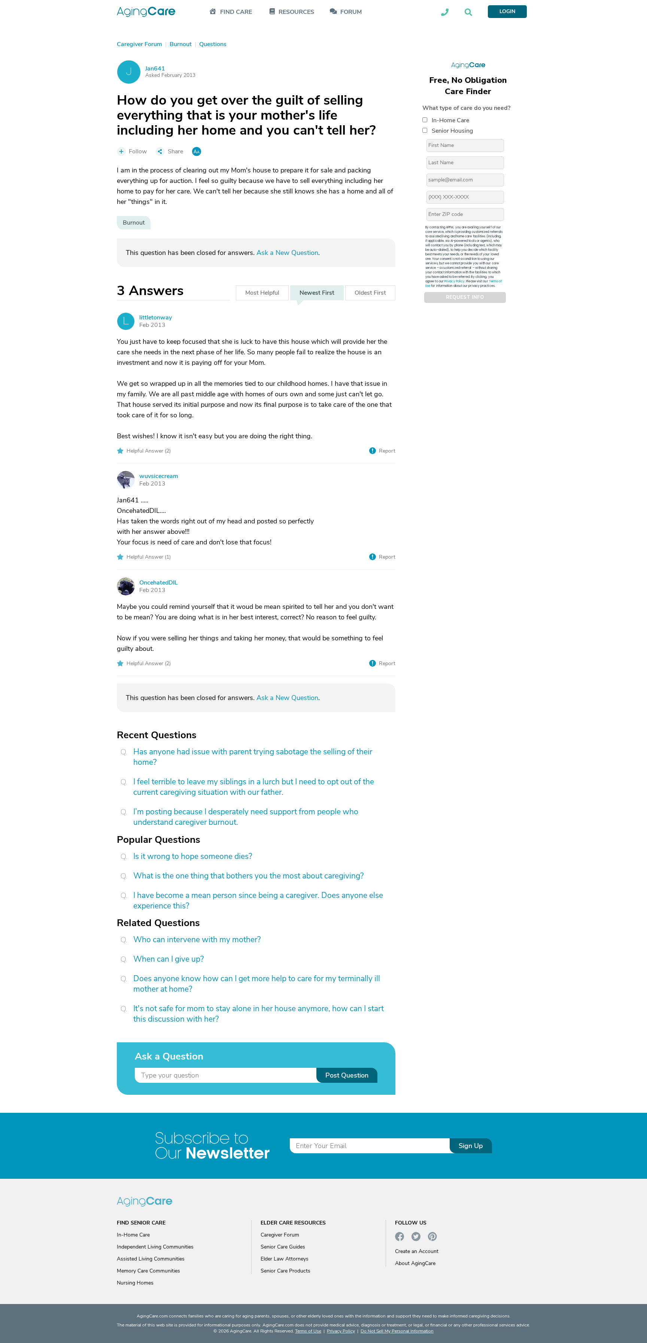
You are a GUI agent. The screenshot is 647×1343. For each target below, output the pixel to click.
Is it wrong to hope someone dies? (192, 856)
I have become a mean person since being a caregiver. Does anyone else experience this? (258, 900)
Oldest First (370, 293)
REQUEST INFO (465, 297)
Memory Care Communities (148, 1270)
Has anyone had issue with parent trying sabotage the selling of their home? (252, 756)
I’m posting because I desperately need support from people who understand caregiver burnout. (245, 816)
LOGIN (507, 11)
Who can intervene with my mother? (197, 939)
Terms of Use (308, 1331)
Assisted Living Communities (151, 1258)
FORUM (351, 12)
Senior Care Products (285, 1270)
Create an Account (416, 1251)
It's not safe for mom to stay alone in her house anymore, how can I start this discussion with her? (258, 1013)
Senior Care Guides (283, 1246)
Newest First (317, 293)
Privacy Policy (454, 281)
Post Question (346, 1075)
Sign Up (471, 1145)
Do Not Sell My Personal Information (397, 1331)
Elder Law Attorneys (285, 1258)
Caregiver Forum (280, 1234)
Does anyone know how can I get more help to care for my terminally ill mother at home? (256, 983)
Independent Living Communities (155, 1246)
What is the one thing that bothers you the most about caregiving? (248, 876)
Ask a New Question (287, 252)
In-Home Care (450, 120)
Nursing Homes (135, 1282)
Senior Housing (452, 131)
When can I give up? (168, 959)
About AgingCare (415, 1263)
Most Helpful (262, 293)
